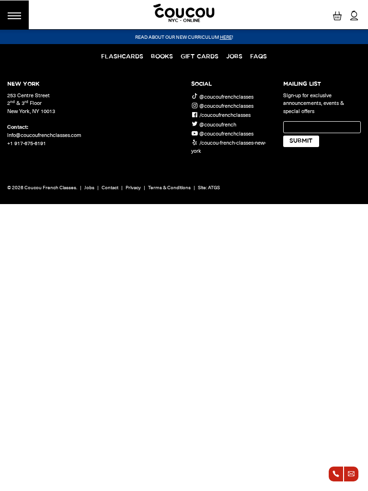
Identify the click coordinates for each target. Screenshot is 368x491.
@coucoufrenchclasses (226, 96)
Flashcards (122, 57)
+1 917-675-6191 (26, 143)
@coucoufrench (217, 124)
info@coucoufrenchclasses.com (44, 135)
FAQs (258, 57)
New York (23, 84)
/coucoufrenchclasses (225, 115)
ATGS (214, 187)
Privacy (133, 187)
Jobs (234, 57)
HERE (226, 37)
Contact (110, 187)
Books (162, 57)
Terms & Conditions (169, 187)
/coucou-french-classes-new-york (228, 146)
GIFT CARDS (199, 57)
